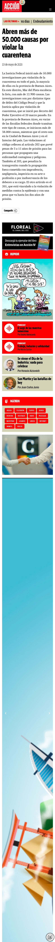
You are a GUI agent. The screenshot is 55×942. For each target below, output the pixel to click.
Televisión (20, 410)
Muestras (10, 421)
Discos (19, 427)
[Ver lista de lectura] (50, 937)
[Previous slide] (6, 713)
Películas (42, 416)
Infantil (9, 427)
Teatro (31, 410)
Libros (32, 421)
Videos (9, 410)
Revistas (10, 416)
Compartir (8, 210)
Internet (42, 421)
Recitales (21, 416)
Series (41, 410)
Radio (32, 416)
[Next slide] (49, 713)
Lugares (22, 421)
